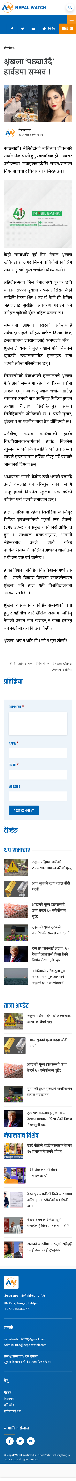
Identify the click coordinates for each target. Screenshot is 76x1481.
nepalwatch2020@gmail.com (25, 1339)
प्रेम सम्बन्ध (26, 664)
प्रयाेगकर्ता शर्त (12, 1411)
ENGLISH (67, 28)
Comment (16, 707)
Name (13, 743)
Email (14, 765)
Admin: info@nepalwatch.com (25, 1345)
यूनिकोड (9, 1405)
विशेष (51, 29)
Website (14, 787)
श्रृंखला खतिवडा (63, 664)
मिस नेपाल (43, 664)
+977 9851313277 (17, 1309)
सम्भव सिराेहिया (63, 670)
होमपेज (9, 48)
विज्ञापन (9, 1398)
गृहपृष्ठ (7, 1392)
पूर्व (13, 664)
